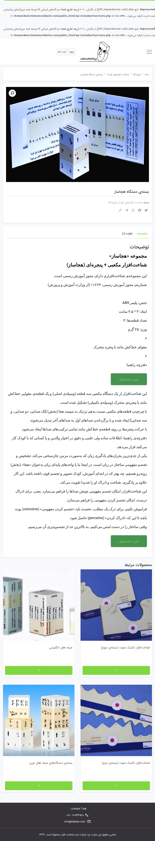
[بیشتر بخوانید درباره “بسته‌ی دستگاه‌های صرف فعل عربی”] (38, 785)
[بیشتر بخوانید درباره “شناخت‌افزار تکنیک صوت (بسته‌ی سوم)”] (116, 670)
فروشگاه (137, 74)
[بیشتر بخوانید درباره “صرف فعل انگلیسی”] (38, 670)
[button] (12, 93)
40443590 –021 (75, 815)
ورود (71, 52)
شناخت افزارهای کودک (118, 74)
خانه (147, 74)
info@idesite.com (74, 822)
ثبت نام (62, 52)
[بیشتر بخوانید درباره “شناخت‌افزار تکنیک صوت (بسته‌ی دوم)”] (116, 785)
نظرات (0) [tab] (127, 234)
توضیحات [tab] (142, 234)
